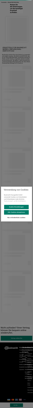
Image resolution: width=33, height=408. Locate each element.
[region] (16, 204)
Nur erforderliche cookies (16, 217)
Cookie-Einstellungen (16, 207)
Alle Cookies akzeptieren (16, 212)
